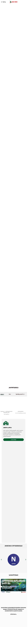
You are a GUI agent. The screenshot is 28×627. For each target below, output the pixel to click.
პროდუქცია (13, 388)
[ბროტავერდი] (21, 403)
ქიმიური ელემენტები (13, 546)
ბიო (16, 413)
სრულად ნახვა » (13, 614)
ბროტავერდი (20, 411)
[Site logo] (13, 1)
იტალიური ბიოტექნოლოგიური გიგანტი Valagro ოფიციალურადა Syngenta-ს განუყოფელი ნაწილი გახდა (13, 609)
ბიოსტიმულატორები (21, 413)
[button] (1, 559)
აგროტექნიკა (6, 414)
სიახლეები (13, 575)
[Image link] (13, 559)
